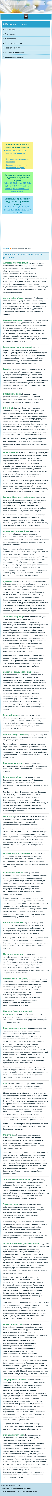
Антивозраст (10, 39)
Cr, (18, 212)
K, (20, 207)
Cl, (16, 212)
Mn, (12, 210)
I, (18, 207)
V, (13, 207)
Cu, (9, 210)
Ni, (23, 210)
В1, (7, 183)
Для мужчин (10, 34)
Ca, (22, 207)
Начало (6, 248)
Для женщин (10, 30)
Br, (11, 207)
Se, (25, 210)
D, (8, 186)
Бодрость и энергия (13, 43)
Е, (10, 186)
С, (6, 186)
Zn (21, 212)
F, (12, 186)
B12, (25, 183)
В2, (11, 183)
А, (5, 183)
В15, (29, 183)
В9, (20, 183)
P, (30, 210)
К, (16, 186)
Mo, (16, 210)
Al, (6, 207)
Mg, (5, 210)
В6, (17, 183)
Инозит (20, 191)
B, (8, 207)
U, (24, 186)
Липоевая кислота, (21, 189)
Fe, (16, 207)
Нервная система (12, 48)
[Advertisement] (17, 85)
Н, (14, 186)
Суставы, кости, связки (15, 57)
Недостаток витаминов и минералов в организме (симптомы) (16, 153)
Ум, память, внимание (14, 52)
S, (28, 210)
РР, (21, 186)
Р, (18, 186)
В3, (14, 183)
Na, (19, 210)
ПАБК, (14, 191)
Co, (28, 207)
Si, (26, 207)
